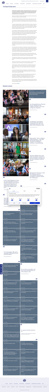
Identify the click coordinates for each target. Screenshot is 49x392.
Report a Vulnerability (22, 386)
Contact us (8, 386)
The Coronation (16, 3)
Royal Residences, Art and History (37, 3)
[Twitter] (18, 83)
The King (7, 3)
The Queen (11, 3)
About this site (4, 386)
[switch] (20, 200)
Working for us (45, 386)
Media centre (13, 386)
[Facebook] (17, 83)
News (44, 3)
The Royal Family (22, 3)
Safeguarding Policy (28, 386)
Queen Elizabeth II (28, 3)
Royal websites (42, 1)
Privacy (17, 386)
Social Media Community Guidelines (37, 386)
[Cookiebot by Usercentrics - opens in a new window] (37, 188)
